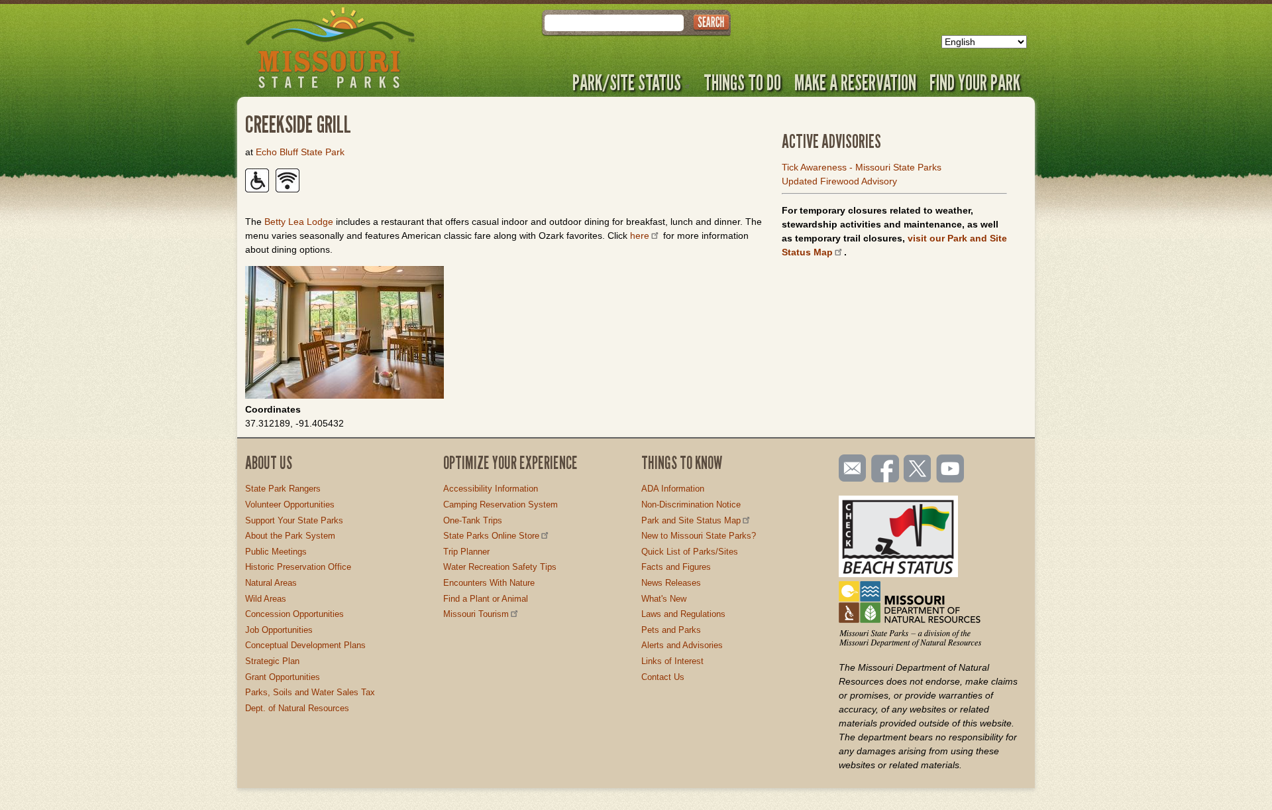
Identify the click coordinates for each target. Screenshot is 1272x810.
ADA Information (672, 489)
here (639, 235)
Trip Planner (466, 552)
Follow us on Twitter (916, 469)
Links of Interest (672, 661)
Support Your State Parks (294, 520)
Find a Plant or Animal (485, 599)
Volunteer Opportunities (290, 504)
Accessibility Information (490, 489)
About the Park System (290, 536)
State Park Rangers (283, 489)
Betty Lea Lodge (298, 221)
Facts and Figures (676, 567)
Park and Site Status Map (691, 520)
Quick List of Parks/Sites (689, 552)
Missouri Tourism (476, 614)
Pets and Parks (671, 630)
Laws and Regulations (683, 614)
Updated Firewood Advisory (839, 181)
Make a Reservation (855, 82)
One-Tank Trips (472, 520)
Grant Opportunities (282, 677)
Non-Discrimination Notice (691, 504)
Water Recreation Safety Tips (499, 567)
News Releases (671, 583)
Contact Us (662, 677)
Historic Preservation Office (298, 567)
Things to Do (742, 82)
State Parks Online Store (491, 536)
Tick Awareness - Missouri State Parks (861, 167)
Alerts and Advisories (682, 645)
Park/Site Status (626, 82)
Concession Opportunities (294, 614)
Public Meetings (276, 552)
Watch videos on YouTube (950, 469)
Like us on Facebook (885, 469)
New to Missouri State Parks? (698, 536)
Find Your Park (974, 82)
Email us (850, 468)
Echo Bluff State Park (300, 152)
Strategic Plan (272, 661)
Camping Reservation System (500, 504)
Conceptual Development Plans (305, 645)
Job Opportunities (279, 630)
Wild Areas (265, 599)
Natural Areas (271, 583)
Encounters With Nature (489, 583)
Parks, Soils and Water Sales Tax (310, 692)
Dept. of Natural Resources (297, 708)
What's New (663, 599)
